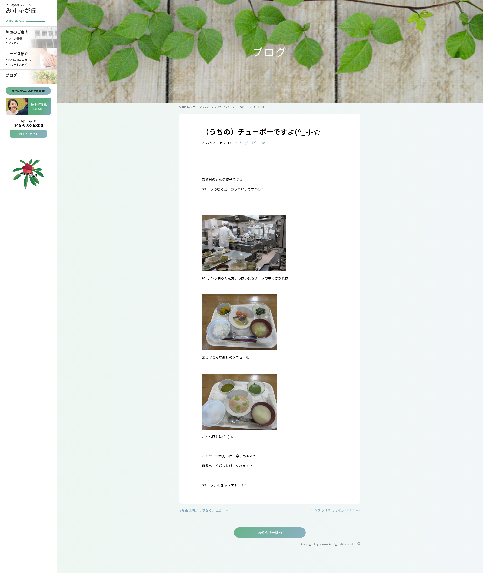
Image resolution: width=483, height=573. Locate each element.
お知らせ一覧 (268, 532)
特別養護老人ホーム (20, 60)
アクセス (13, 43)
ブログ (11, 75)
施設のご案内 (17, 32)
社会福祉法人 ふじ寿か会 (26, 91)
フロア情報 (15, 38)
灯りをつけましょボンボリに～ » (335, 510)
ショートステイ (17, 64)
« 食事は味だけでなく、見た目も (204, 510)
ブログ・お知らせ (251, 143)
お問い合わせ (27, 134)
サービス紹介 (17, 53)
